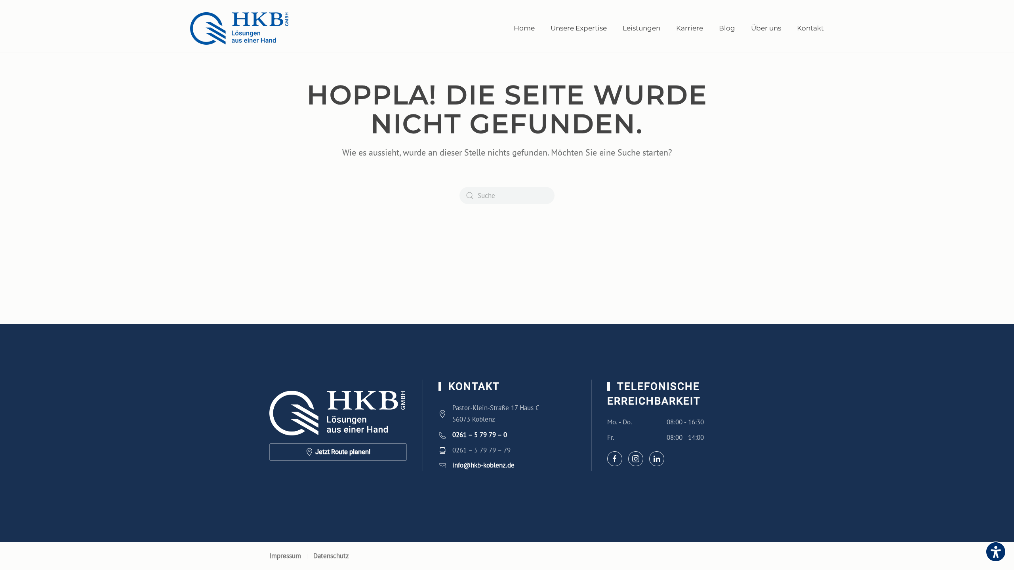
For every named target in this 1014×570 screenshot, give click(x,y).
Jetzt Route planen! (342, 452)
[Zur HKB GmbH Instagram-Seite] (635, 458)
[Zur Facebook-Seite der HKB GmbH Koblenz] (614, 458)
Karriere (689, 28)
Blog (727, 28)
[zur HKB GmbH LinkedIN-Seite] (656, 458)
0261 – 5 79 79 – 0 (479, 434)
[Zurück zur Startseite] (239, 28)
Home (524, 28)
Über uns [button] (766, 28)
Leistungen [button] (641, 28)
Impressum (285, 555)
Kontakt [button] (810, 28)
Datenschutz (331, 555)
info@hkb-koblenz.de (483, 465)
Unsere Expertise (579, 28)
